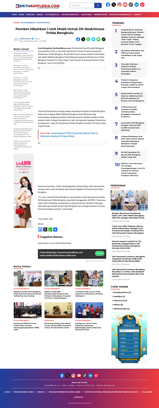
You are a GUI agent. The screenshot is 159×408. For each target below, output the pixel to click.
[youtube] (125, 6)
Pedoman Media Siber (85, 385)
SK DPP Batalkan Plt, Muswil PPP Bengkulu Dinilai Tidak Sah (130, 154)
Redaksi (71, 385)
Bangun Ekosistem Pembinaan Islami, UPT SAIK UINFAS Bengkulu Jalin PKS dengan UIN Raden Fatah (128, 215)
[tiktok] (131, 6)
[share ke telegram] (94, 41)
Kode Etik (78, 397)
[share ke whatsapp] (88, 41)
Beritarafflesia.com (52, 385)
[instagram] (119, 6)
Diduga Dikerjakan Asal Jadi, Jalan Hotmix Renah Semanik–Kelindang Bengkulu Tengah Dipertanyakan (132, 141)
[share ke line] (99, 41)
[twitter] (114, 6)
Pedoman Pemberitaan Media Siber (64, 392)
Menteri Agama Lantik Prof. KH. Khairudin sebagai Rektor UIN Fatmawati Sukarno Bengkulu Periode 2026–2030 (127, 244)
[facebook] (108, 6)
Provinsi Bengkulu (70, 14)
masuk (51, 243)
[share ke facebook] (78, 41)
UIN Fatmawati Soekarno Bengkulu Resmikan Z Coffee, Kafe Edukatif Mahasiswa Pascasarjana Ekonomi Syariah (128, 272)
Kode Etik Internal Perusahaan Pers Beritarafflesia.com (111, 392)
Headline (30, 14)
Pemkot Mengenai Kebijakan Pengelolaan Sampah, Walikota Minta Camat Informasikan (132, 83)
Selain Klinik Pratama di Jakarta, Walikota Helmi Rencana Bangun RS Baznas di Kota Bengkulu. (132, 97)
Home (14, 14)
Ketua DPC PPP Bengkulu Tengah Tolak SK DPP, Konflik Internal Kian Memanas (132, 126)
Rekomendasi (122, 309)
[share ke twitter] (83, 41)
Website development (105, 385)
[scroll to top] (152, 404)
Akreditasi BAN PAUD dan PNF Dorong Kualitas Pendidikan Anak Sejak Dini (132, 54)
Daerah (40, 14)
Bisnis (21, 14)
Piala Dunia (120, 300)
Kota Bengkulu (52, 14)
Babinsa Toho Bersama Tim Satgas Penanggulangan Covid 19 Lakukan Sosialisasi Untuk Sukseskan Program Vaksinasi (133, 169)
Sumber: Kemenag (129, 362)
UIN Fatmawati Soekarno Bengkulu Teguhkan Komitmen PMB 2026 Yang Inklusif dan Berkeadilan (128, 258)
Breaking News (122, 292)
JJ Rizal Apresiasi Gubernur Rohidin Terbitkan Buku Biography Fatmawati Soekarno (131, 112)
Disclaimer (147, 392)
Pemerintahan (100, 14)
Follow (100, 253)
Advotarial (86, 14)
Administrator (25, 39)
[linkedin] (137, 6)
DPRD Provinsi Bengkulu (120, 14)
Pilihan (118, 305)
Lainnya (137, 14)
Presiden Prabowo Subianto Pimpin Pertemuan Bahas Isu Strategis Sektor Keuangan (130, 69)
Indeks (64, 385)
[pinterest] (142, 6)
